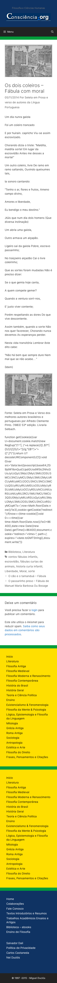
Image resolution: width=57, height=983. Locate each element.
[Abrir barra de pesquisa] (52, 32)
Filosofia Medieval (17, 671)
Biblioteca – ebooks (18, 927)
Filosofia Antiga (16, 666)
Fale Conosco (15, 908)
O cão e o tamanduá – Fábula (27, 576)
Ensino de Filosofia (18, 931)
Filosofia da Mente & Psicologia (26, 709)
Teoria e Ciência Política (21, 695)
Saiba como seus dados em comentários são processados (25, 630)
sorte (31, 571)
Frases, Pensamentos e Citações (27, 757)
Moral (23, 571)
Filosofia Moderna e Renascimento (28, 675)
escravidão (12, 561)
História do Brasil (17, 685)
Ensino (10, 700)
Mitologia (12, 723)
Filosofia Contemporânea (22, 680)
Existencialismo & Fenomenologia (27, 704)
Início (9, 656)
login (35, 610)
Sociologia (12, 737)
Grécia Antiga (15, 728)
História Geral (15, 690)
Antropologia (14, 742)
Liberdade (11, 571)
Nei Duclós (13, 957)
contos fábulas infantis (22, 556)
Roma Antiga (14, 733)
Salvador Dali (14, 943)
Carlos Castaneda (17, 952)
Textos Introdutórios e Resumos (26, 913)
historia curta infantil (29, 566)
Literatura (28, 551)
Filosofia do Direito (18, 752)
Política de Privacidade (20, 947)
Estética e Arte (15, 747)
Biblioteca (14, 551)
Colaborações (15, 903)
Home (10, 899)
